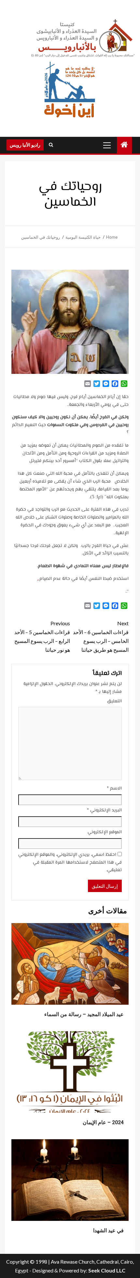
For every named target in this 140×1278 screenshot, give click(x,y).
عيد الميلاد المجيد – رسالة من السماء (84, 1014)
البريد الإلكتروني (104, 810)
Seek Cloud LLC (106, 1270)
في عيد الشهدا (108, 1230)
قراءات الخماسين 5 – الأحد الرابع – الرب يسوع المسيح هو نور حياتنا (42, 636)
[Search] (51, 145)
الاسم (114, 788)
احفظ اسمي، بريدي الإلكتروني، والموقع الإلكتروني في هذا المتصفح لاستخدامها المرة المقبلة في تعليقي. (70, 862)
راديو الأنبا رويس (25, 145)
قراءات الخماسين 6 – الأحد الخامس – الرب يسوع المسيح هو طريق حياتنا (101, 636)
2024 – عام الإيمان (103, 1122)
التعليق (114, 701)
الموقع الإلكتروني (105, 832)
